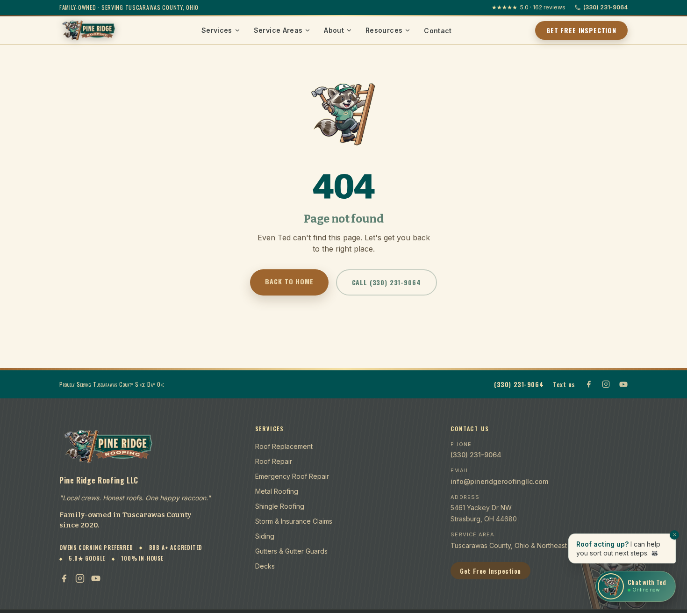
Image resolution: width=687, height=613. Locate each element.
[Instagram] (80, 578)
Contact (437, 31)
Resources (383, 30)
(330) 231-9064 (605, 7)
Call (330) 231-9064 (386, 282)
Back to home (289, 281)
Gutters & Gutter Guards (291, 551)
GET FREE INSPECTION (581, 30)
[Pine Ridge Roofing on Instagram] (606, 384)
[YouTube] (95, 578)
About (334, 30)
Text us (564, 384)
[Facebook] (64, 578)
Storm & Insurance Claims (293, 521)
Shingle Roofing (279, 506)
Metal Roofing (276, 491)
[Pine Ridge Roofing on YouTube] (623, 384)
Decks (265, 566)
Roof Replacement (284, 446)
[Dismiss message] (674, 535)
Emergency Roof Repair (292, 476)
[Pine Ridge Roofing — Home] (88, 30)
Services (216, 30)
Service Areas (278, 30)
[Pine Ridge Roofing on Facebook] (589, 384)
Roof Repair (273, 461)
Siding (264, 536)
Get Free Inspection (490, 571)
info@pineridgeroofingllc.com (499, 481)
